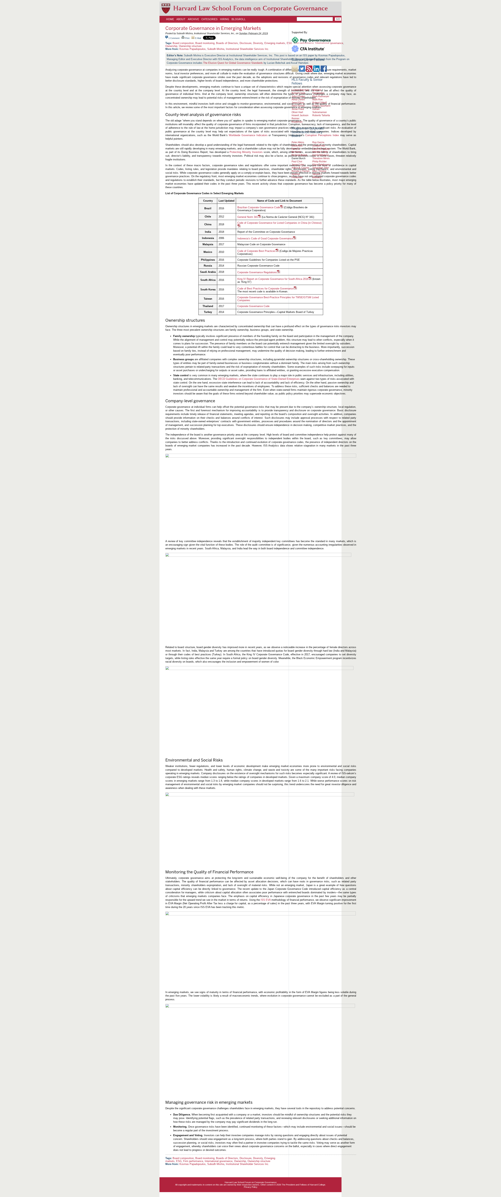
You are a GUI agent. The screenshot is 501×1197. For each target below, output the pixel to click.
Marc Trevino (319, 171)
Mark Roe (317, 99)
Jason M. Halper (321, 148)
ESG (179, 1161)
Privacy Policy (250, 1187)
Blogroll (239, 19)
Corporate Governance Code (253, 306)
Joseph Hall (318, 145)
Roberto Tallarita (321, 115)
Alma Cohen (298, 99)
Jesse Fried (298, 109)
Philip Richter (319, 161)
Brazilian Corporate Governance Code (258, 207)
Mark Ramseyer (320, 96)
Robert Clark (298, 93)
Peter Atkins (298, 142)
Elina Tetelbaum (321, 164)
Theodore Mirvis (321, 158)
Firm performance (193, 1161)
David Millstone (320, 155)
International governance (218, 1161)
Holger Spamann (321, 105)
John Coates (298, 96)
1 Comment (174, 38)
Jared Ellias (298, 102)
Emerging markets (274, 43)
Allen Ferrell (298, 105)
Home (170, 19)
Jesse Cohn (298, 164)
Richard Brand (299, 155)
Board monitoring (204, 43)
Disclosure (245, 43)
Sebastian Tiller (320, 167)
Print (187, 38)
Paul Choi (297, 161)
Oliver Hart (297, 112)
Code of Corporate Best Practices (256, 251)
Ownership (171, 46)
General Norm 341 (247, 217)
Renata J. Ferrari (300, 171)
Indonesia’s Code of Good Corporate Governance (265, 238)
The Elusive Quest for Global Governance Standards (233, 62)
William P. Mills (320, 152)
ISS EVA (266, 899)
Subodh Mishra (215, 49)
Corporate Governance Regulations (257, 272)
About (180, 19)
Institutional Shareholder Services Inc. (247, 49)
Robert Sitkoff (319, 102)
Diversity (258, 43)
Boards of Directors (227, 43)
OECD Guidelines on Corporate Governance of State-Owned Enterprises (259, 378)
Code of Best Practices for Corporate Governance (265, 288)
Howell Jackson (300, 115)
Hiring (224, 19)
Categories (209, 19)
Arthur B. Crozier (300, 167)
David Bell (297, 145)
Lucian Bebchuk (300, 90)
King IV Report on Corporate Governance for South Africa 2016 (272, 278)
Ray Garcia (318, 142)
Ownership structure (190, 46)
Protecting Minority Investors (246, 152)
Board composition (183, 43)
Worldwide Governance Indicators (248, 135)
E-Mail (198, 38)
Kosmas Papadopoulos (192, 49)
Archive (193, 19)
